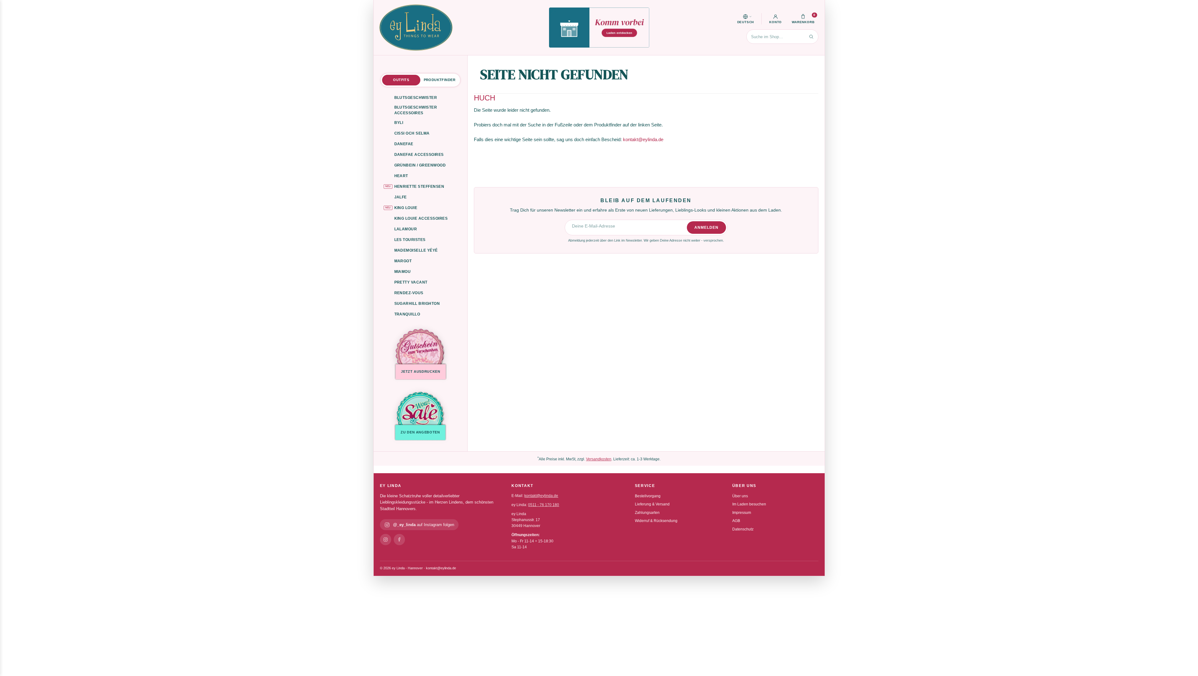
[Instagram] (385, 539)
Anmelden (706, 227)
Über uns (740, 496)
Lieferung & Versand (652, 504)
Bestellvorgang (648, 496)
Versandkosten (598, 459)
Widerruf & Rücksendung (656, 521)
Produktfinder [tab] (439, 80)
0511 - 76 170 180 (543, 505)
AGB (736, 521)
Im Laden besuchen (749, 504)
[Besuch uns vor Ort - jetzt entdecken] (599, 28)
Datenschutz (743, 529)
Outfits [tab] (401, 80)
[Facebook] (399, 539)
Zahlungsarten (647, 512)
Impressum (741, 512)
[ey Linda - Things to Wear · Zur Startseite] (416, 27)
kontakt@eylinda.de (643, 139)
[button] (746, 18)
